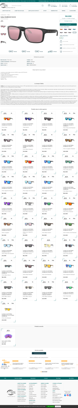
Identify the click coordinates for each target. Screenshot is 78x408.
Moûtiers (55, 1)
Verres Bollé (43, 392)
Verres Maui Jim (44, 394)
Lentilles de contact (33, 10)
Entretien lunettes (32, 396)
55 (61, 37)
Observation (54, 10)
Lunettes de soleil (19, 10)
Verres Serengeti (44, 391)
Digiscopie (31, 388)
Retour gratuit (23, 1)
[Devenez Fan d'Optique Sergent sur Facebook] (65, 395)
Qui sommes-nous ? (57, 398)
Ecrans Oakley (43, 396)
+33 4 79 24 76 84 (31, 1)
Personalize (57, 406)
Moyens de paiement (57, 394)
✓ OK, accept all (50, 406)
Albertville (51, 1)
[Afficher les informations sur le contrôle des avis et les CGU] (8, 366)
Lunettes (54, 384)
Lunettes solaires (20, 384)
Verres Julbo (43, 388)
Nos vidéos (71, 378)
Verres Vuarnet (44, 389)
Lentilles (30, 392)
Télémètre (31, 389)
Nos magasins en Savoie (57, 397)
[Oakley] (5, 113)
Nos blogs (58, 378)
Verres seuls (31, 391)
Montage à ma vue (68, 21)
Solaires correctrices (21, 388)
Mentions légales (18, 378)
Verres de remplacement (32, 398)
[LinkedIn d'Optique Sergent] (70, 395)
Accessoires (73, 10)
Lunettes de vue (6, 10)
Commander (68, 24)
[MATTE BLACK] (66, 33)
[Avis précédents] (10, 365)
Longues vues (32, 384)
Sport (45, 10)
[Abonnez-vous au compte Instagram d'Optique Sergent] (68, 395)
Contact (46, 378)
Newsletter (33, 378)
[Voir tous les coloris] (75, 32)
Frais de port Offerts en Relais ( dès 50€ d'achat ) (10, 1)
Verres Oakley (43, 384)
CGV (5, 378)
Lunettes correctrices (21, 386)
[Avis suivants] (77, 365)
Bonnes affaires (32, 402)
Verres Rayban (44, 386)
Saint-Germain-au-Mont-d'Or (71, 1)
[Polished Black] (75, 29)
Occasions (31, 403)
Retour (54, 392)
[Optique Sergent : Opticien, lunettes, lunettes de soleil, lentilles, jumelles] (4, 5)
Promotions (32, 400)
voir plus (63, 365)
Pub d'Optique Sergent (57, 400)
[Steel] (62, 33)
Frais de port (55, 395)
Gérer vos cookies (56, 402)
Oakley (8, 14)
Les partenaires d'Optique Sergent (56, 389)
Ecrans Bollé (43, 397)
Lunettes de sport (32, 394)
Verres (63, 10)
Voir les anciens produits (39, 353)
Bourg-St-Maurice (61, 1)
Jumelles (31, 386)
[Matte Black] (62, 29)
